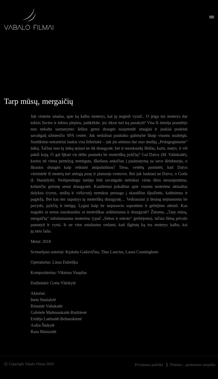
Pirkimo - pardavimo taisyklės (192, 365)
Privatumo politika (149, 365)
